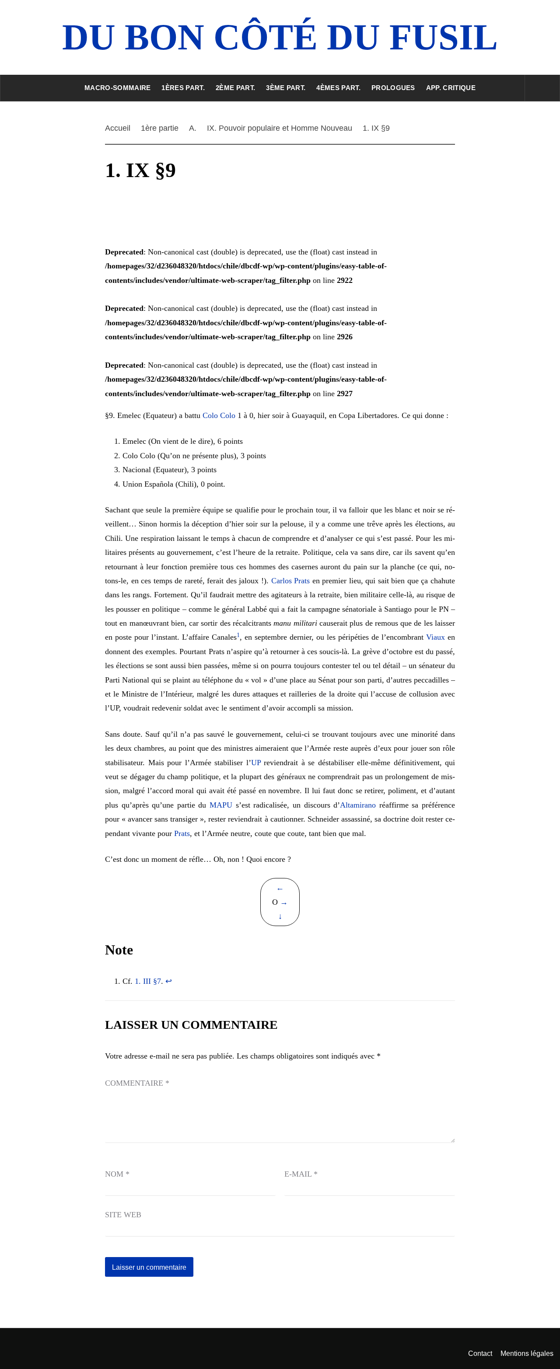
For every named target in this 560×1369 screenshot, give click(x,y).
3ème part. (285, 87)
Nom (117, 1174)
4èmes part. (338, 87)
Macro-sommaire (117, 87)
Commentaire (137, 1083)
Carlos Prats (290, 580)
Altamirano (358, 805)
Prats (182, 833)
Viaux (435, 637)
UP (256, 762)
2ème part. (235, 87)
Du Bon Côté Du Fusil (280, 37)
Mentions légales (526, 1353)
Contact (480, 1353)
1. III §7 (148, 981)
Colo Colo (219, 415)
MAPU (221, 805)
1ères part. (183, 87)
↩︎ (168, 981)
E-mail (301, 1174)
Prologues (393, 87)
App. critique (451, 87)
